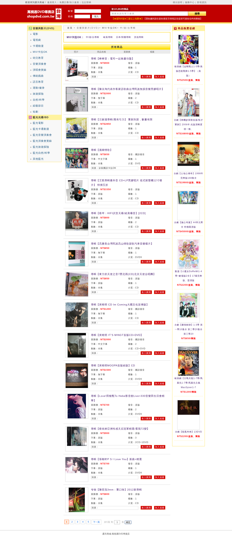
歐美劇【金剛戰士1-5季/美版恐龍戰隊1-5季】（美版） (189, 71)
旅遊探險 (38, 93)
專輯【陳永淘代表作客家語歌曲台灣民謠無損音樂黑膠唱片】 (127, 89)
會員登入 (52, 2)
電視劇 (37, 39)
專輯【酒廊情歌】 (102, 149)
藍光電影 (38, 122)
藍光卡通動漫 (41, 128)
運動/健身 (39, 87)
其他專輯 (139, 37)
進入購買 (146, 76)
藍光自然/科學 (41, 152)
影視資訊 (202, 2)
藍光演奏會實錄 (42, 140)
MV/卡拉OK (40, 51)
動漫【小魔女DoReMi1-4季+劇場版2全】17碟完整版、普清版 (188, 276)
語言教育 (38, 81)
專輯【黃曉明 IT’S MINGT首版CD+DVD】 (117, 335)
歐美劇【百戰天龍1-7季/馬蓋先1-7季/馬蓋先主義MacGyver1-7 (189, 383)
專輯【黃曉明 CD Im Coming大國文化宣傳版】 (120, 304)
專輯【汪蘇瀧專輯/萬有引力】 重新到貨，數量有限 (122, 119)
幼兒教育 (38, 57)
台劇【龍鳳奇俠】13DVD (188, 432)
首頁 (70, 28)
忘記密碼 (86, 2)
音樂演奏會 (39, 63)
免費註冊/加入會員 (69, 2)
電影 (35, 33)
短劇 (35, 111)
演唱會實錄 (39, 69)
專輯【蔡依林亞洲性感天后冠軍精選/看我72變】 (120, 428)
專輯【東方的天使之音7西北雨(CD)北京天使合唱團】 (123, 274)
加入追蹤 (159, 76)
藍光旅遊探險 (41, 146)
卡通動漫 (38, 45)
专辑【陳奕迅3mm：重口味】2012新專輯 (116, 489)
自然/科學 (39, 99)
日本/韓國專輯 (123, 37)
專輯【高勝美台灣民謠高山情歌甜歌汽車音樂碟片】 (122, 243)
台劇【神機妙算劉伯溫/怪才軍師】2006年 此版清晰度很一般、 (188, 124)
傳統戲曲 (38, 75)
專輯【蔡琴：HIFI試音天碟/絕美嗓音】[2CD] (118, 213)
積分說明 (177, 2)
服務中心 (189, 2)
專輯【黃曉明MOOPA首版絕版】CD (113, 365)
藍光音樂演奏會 (42, 134)
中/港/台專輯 (92, 37)
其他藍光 (38, 158)
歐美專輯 (108, 37)
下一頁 (96, 522)
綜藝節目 (38, 105)
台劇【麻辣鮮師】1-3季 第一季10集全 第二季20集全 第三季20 (189, 329)
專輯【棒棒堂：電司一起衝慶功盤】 (112, 58)
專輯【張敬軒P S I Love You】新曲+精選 (116, 459)
